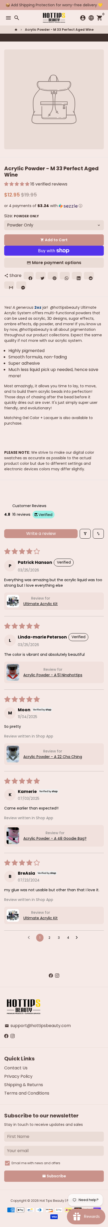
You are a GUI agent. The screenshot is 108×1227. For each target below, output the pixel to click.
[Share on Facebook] (43, 37)
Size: (21, 216)
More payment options (56, 263)
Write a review (41, 533)
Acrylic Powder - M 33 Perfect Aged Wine (59, 29)
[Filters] (85, 534)
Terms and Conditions (26, 1093)
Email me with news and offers (36, 1163)
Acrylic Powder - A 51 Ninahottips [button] (52, 675)
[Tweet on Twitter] (49, 37)
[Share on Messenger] (80, 37)
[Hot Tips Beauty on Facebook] (51, 976)
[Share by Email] (75, 37)
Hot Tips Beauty (52, 1200)
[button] (17, 184)
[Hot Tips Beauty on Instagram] (57, 976)
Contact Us (16, 1068)
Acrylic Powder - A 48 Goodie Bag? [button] (55, 838)
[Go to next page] (78, 937)
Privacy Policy (18, 1076)
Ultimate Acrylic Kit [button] (40, 603)
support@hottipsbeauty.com (38, 1026)
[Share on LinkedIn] (64, 37)
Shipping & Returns (23, 1085)
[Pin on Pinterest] (54, 37)
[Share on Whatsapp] (59, 37)
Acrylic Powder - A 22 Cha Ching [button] (52, 756)
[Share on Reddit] (70, 37)
